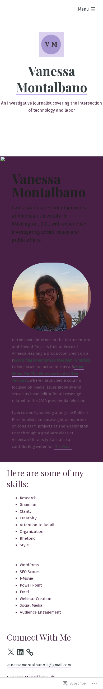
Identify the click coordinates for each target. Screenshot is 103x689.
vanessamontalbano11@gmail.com (39, 665)
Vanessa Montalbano (51, 79)
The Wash (63, 446)
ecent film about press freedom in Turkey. (52, 360)
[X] (11, 652)
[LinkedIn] (20, 652)
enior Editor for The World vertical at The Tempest (48, 373)
